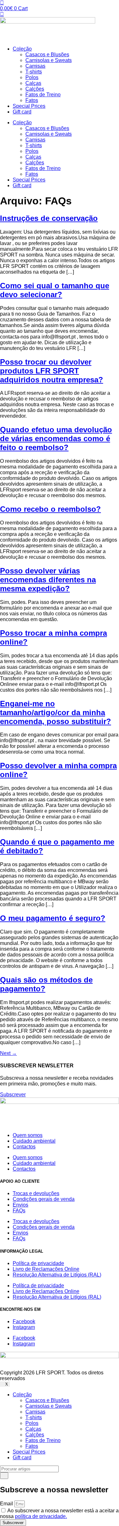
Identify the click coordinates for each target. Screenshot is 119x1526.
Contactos (24, 1146)
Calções (34, 89)
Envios (20, 1205)
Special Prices (29, 106)
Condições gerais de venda (44, 1199)
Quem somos (28, 1135)
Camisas (35, 66)
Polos (31, 77)
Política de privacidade (38, 1263)
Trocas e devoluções (36, 1193)
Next (8, 1053)
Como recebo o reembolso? (50, 509)
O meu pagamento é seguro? (52, 918)
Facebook (24, 1321)
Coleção (22, 48)
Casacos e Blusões (47, 54)
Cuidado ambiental (34, 1141)
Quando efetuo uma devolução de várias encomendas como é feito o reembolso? (56, 438)
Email (7, 1503)
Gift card (22, 111)
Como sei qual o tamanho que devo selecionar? (54, 290)
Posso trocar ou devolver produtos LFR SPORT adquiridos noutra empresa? (51, 371)
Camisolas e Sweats (48, 60)
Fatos (31, 100)
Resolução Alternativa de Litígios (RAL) (57, 1274)
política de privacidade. (41, 1516)
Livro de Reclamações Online (46, 1269)
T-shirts (33, 71)
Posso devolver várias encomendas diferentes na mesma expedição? (48, 579)
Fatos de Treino (43, 94)
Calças (33, 83)
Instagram (24, 1327)
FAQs (19, 1210)
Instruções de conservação (49, 218)
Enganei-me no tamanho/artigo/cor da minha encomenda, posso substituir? (55, 712)
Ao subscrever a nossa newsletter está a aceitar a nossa (59, 1513)
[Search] (4, 1475)
